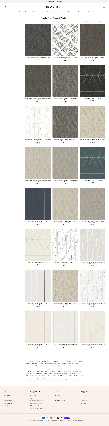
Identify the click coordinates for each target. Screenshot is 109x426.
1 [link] (61, 355)
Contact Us (84, 400)
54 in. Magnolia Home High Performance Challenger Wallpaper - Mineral (92, 222)
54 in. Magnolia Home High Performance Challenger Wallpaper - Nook (65, 140)
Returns (83, 405)
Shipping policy (71, 420)
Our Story (57, 395)
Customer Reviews (60, 400)
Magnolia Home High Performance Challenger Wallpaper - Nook (65, 99)
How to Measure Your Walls (37, 400)
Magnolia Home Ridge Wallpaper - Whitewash (38, 262)
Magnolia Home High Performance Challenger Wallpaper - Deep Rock (38, 181)
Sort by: (83, 21)
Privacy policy (55, 420)
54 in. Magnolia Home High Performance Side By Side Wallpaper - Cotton (92, 345)
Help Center (84, 398)
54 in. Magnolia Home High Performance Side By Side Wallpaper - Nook (92, 263)
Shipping (83, 403)
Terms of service (62, 420)
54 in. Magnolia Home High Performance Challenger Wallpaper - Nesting (65, 304)
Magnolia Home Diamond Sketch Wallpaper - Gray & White (65, 58)
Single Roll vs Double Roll (36, 398)
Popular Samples (8, 400)
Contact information (79, 420)
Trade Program (59, 398)
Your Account (84, 395)
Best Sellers (7, 395)
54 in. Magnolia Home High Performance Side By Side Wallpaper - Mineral (92, 304)
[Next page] (69, 355)
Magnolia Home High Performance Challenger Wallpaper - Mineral (65, 181)
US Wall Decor (32, 420)
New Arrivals (7, 398)
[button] (5, 7)
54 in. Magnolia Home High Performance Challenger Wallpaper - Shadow (92, 58)
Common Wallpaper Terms (36, 408)
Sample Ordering (34, 395)
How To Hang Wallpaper (36, 403)
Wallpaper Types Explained (36, 405)
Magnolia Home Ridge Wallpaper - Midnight (92, 98)
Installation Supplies (9, 405)
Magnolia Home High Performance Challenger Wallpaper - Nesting (92, 140)
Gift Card (6, 408)
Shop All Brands (8, 403)
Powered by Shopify (39, 420)
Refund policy (47, 420)
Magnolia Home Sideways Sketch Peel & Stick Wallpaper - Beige (38, 140)
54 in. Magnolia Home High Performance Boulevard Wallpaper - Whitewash (65, 345)
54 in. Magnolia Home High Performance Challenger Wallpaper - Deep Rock (65, 222)
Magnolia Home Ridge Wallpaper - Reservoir (93, 180)
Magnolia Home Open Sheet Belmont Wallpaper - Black (38, 57)
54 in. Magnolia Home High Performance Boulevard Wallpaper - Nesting (37, 345)
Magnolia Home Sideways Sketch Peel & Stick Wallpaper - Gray (65, 263)
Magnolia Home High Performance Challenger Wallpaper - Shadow (38, 99)
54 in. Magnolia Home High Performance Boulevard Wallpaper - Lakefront (37, 222)
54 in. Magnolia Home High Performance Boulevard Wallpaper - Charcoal (37, 304)
